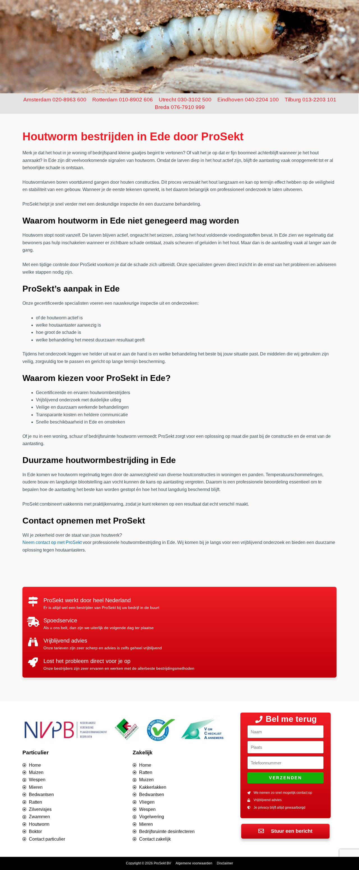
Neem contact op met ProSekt (52, 542)
